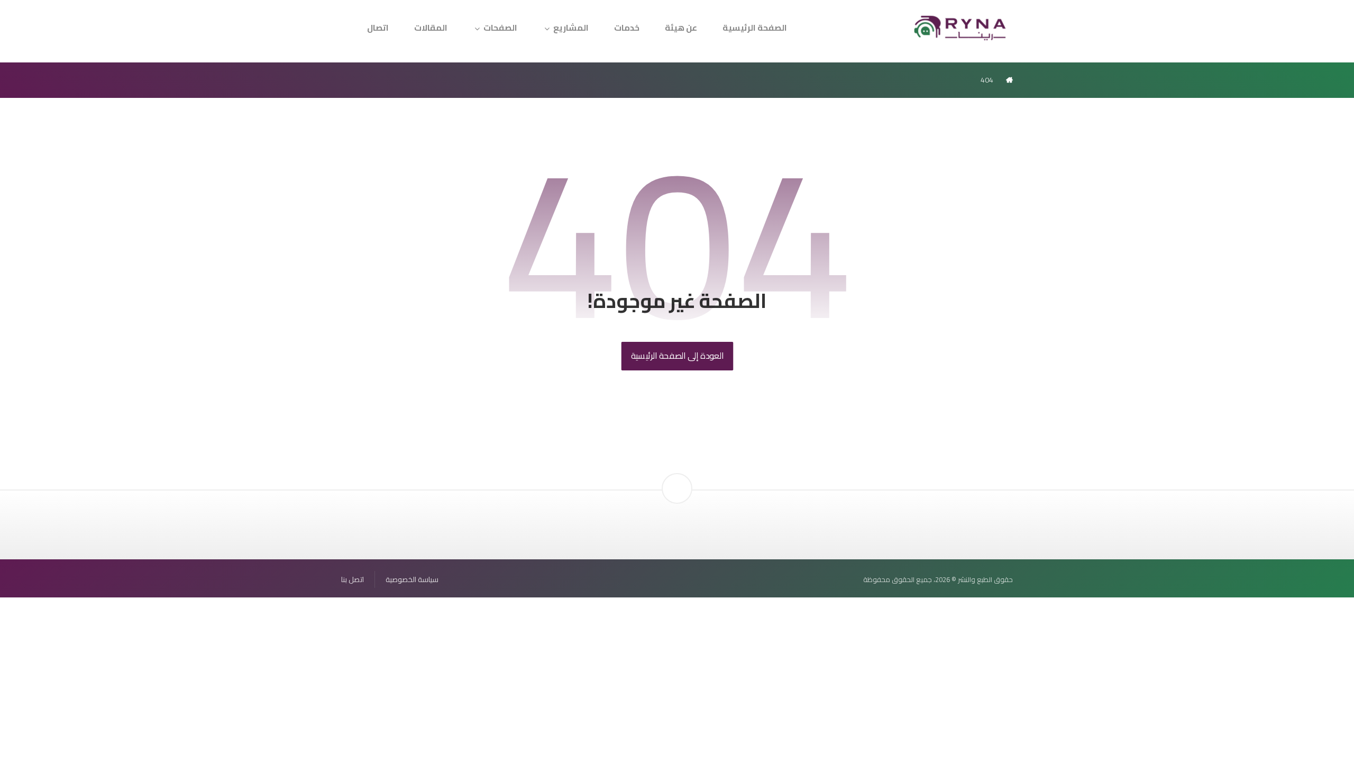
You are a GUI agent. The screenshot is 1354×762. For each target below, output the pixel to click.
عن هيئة (681, 27)
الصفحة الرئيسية (754, 27)
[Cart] (354, 21)
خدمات (626, 27)
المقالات (430, 27)
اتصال (378, 27)
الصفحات (500, 27)
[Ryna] (960, 27)
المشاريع (571, 27)
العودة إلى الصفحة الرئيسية (677, 356)
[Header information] (677, 470)
